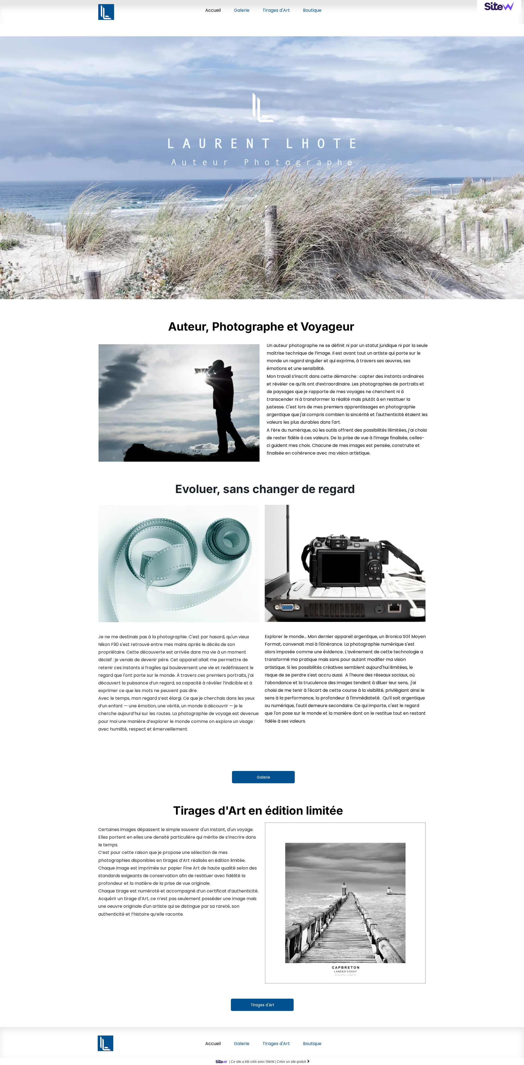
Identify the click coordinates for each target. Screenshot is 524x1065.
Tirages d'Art (276, 10)
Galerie (241, 10)
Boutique (312, 10)
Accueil (213, 10)
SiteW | (252, 1062)
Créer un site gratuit (293, 1062)
